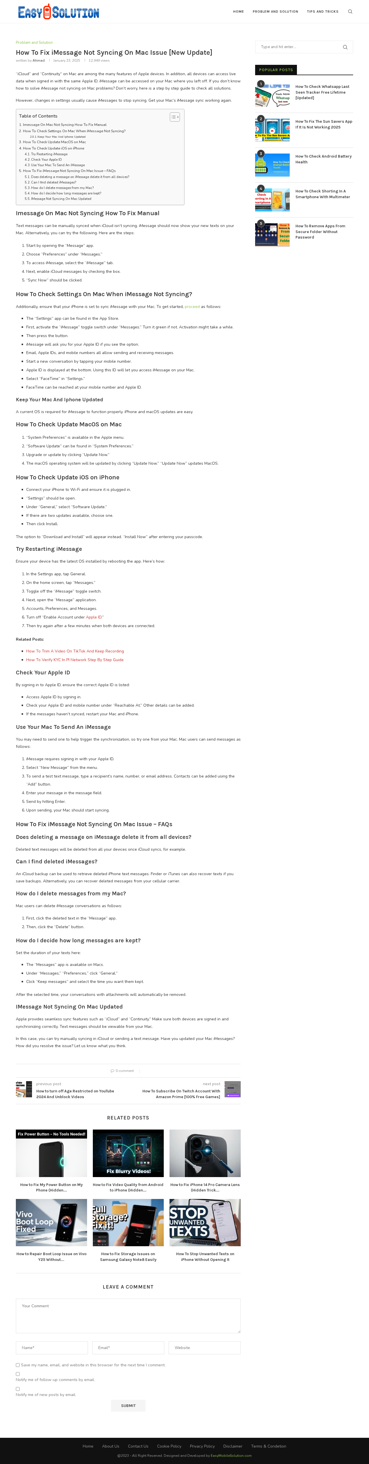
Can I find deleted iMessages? (53, 182)
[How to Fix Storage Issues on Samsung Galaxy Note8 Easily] (128, 1222)
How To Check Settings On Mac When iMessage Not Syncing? (74, 130)
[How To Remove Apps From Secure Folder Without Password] (272, 234)
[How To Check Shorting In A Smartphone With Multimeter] (272, 199)
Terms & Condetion (268, 1446)
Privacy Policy (202, 1446)
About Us (110, 1446)
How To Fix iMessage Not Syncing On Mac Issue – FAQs (69, 170)
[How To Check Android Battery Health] (272, 165)
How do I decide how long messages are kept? (66, 193)
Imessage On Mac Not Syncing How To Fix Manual (65, 124)
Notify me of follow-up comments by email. (55, 1379)
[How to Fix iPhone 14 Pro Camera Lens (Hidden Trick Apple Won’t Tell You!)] (205, 1153)
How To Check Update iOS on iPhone (53, 148)
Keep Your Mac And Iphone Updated (61, 137)
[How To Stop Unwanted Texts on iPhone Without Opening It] (205, 1222)
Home (238, 12)
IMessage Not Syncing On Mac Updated (61, 199)
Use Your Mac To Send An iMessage (58, 165)
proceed (193, 306)
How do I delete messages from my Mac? (62, 188)
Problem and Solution (275, 12)
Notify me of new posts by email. (46, 1394)
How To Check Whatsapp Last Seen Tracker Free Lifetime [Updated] (322, 92)
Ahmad (39, 60)
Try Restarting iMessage (49, 154)
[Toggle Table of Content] (171, 117)
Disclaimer (232, 1446)
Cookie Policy (169, 1446)
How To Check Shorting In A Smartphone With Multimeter (322, 194)
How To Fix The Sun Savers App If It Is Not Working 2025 (323, 124)
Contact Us (138, 1446)
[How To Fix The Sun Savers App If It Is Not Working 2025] (272, 130)
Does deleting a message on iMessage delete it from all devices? (80, 177)
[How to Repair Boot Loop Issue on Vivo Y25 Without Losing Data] (51, 1222)
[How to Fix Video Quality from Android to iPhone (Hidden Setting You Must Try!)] (128, 1153)
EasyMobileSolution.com (231, 1455)
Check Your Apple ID (46, 160)
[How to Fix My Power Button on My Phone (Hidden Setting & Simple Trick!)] (51, 1153)
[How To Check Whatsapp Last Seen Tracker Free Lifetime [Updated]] (272, 95)
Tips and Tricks (323, 12)
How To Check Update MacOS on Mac (54, 141)
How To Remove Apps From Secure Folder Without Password (320, 232)
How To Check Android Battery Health (323, 159)
